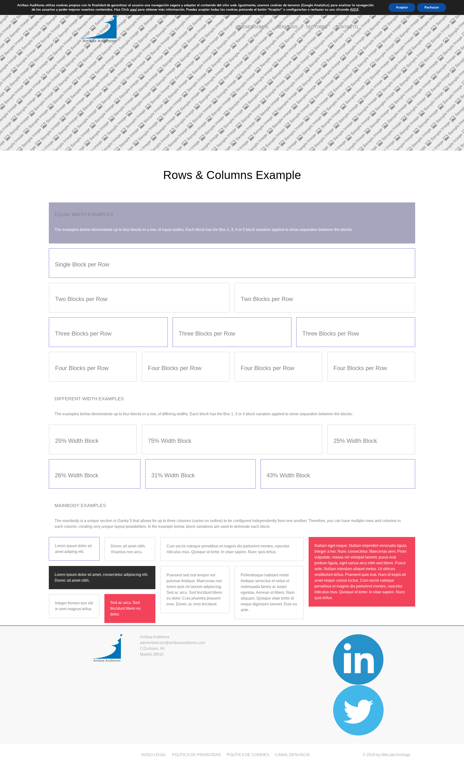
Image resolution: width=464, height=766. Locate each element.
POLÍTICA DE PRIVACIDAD (196, 755)
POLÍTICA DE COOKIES (248, 755)
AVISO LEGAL (153, 755)
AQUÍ (354, 9)
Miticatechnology (395, 755)
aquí (133, 9)
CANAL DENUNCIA (292, 755)
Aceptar (402, 7)
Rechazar (431, 7)
